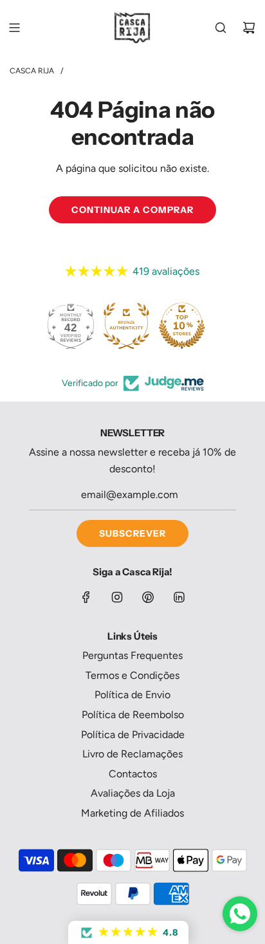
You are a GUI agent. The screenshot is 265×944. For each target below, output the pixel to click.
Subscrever (132, 533)
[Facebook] (86, 597)
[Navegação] (14, 28)
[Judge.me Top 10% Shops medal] (182, 325)
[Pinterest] (148, 597)
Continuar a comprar (132, 210)
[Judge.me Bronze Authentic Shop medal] (126, 325)
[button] (128, 932)
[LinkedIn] (179, 597)
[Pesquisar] (220, 28)
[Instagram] (117, 597)
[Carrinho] (249, 28)
